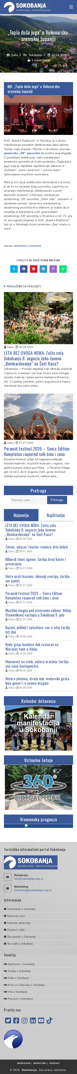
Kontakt (55, 1063)
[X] (8, 1021)
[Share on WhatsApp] (63, 269)
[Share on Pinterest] (33, 269)
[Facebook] (16, 1021)
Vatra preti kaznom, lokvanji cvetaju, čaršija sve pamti (37, 578)
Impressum (23, 1063)
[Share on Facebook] (23, 269)
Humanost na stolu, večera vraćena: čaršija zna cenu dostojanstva (37, 664)
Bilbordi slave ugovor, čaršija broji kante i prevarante (35, 561)
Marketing (39, 1063)
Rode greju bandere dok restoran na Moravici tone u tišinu (32, 647)
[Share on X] (14, 269)
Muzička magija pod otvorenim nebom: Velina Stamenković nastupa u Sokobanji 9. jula (38, 613)
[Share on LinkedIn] (43, 269)
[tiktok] (50, 1021)
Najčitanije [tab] (56, 515)
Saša (14, 55)
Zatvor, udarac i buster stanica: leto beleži (36, 547)
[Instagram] (24, 1021)
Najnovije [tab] (21, 515)
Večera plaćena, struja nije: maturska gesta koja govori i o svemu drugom (37, 681)
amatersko (20, 246)
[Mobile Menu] (71, 7)
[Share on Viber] (53, 269)
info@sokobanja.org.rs (28, 878)
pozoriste (35, 246)
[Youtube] (41, 1021)
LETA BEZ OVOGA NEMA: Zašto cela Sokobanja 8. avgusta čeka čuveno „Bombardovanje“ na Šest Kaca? (33, 358)
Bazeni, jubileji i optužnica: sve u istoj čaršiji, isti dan (37, 630)
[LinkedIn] (33, 1021)
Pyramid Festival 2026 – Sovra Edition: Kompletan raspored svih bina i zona (37, 451)
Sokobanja (35, 55)
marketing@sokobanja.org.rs (32, 890)
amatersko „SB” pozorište (22, 153)
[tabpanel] (38, 606)
